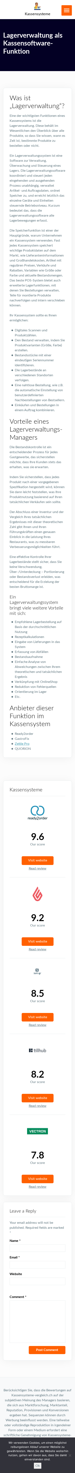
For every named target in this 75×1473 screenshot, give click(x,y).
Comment (18, 1297)
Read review (37, 868)
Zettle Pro (22, 743)
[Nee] (70, 1455)
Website (16, 1274)
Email (15, 1257)
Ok (37, 1465)
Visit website (37, 860)
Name (15, 1240)
